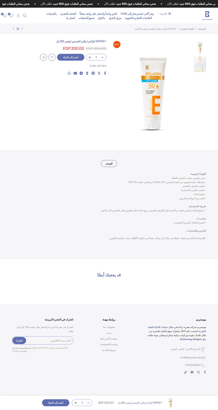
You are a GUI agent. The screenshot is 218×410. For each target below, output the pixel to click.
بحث (109, 332)
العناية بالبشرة (187, 28)
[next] (118, 89)
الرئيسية (202, 28)
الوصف (109, 163)
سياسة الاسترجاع (109, 338)
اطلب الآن (51, 3)
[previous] (185, 89)
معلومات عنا (109, 327)
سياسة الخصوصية (109, 344)
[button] (52, 57)
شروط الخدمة (109, 350)
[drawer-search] (25, 16)
